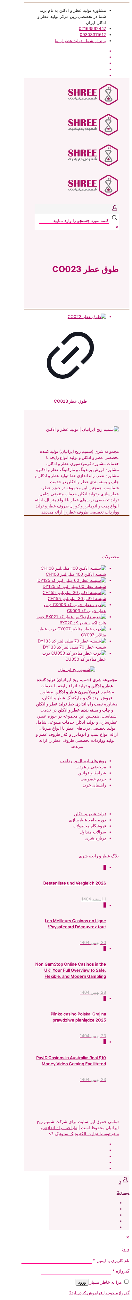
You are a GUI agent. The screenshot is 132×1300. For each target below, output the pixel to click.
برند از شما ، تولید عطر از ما (80, 40)
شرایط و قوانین (92, 772)
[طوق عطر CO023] (70, 317)
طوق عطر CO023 (70, 401)
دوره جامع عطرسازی (87, 819)
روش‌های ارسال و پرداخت (83, 760)
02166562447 (92, 28)
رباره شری (94, 837)
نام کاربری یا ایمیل (111, 1260)
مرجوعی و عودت (91, 766)
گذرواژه (120, 1270)
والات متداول (91, 831)
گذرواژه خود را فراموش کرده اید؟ (99, 1292)
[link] (117, 226)
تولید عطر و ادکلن (90, 813)
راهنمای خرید (94, 784)
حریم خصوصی (93, 778)
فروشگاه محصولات (89, 825)
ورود (82, 1282)
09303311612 (93, 34)
